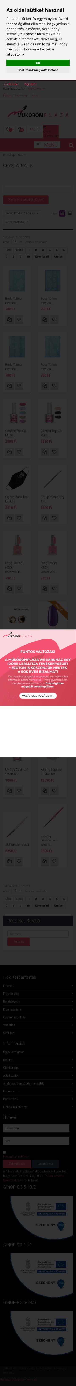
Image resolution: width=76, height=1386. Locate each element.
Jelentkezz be (10, 84)
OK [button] (38, 63)
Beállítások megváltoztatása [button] (38, 70)
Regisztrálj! (30, 84)
